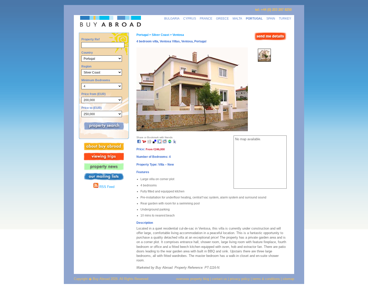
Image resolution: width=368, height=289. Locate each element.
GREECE (222, 18)
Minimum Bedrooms (95, 80)
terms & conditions (267, 279)
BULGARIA (171, 18)
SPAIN (270, 18)
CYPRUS (189, 18)
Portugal (142, 35)
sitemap (288, 279)
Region (86, 66)
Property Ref (90, 39)
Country (87, 52)
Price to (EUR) (91, 107)
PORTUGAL (254, 18)
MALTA (237, 18)
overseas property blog (192, 279)
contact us (219, 279)
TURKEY (285, 18)
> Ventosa (176, 35)
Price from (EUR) (93, 94)
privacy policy (240, 279)
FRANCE (206, 18)
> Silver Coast (158, 35)
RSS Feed (106, 187)
